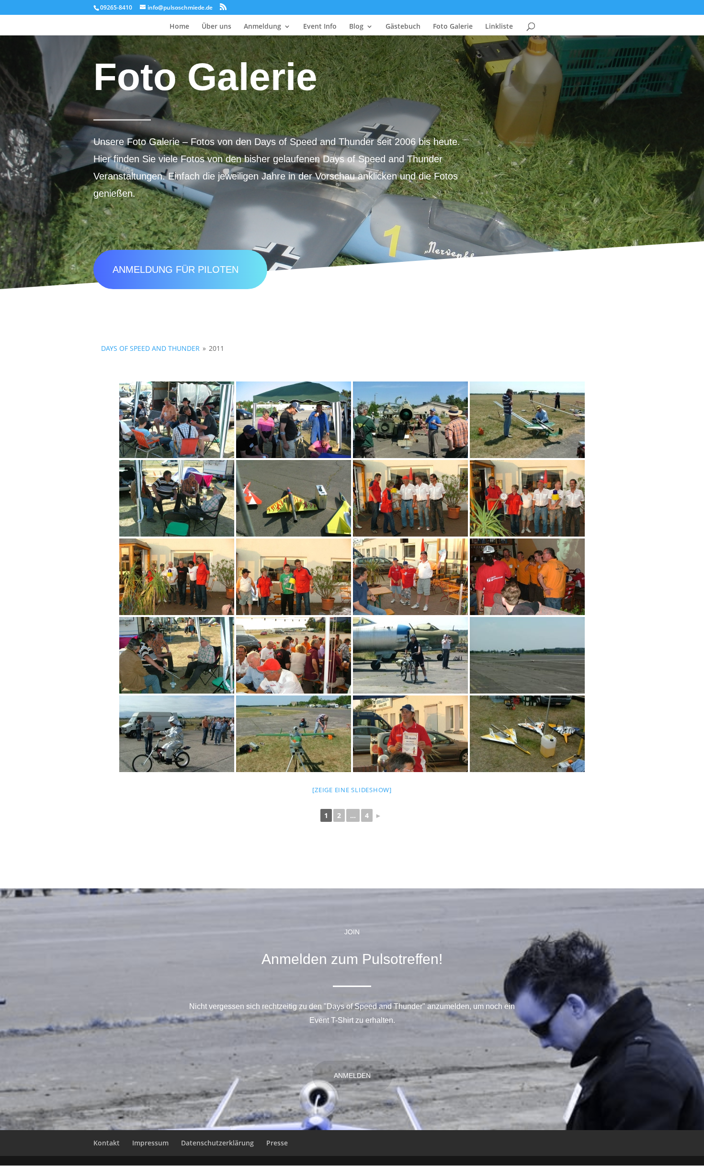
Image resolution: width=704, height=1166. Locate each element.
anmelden (352, 1075)
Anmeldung (262, 27)
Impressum (150, 1142)
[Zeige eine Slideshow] (352, 789)
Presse (277, 1142)
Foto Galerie (453, 27)
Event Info (320, 27)
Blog (356, 27)
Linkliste (499, 27)
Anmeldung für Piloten (175, 269)
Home (179, 27)
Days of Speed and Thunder (150, 348)
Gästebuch (403, 27)
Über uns (216, 27)
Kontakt (106, 1142)
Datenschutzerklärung (217, 1142)
